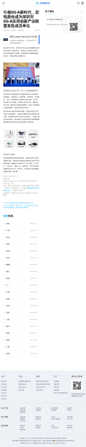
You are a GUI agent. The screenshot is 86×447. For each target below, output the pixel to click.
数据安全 (22, 425)
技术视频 (3, 390)
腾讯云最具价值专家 (42, 381)
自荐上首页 (22, 387)
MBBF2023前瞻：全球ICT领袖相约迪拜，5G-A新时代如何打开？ (8, 264)
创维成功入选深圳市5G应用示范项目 (8, 299)
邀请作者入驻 (23, 384)
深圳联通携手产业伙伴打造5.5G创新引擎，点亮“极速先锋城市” (8, 305)
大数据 (38, 427)
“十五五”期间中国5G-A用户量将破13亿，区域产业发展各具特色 (8, 285)
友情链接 (56, 390)
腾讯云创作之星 (41, 387)
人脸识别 (22, 417)
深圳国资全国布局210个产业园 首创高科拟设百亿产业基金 (8, 353)
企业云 (53, 417)
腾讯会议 (38, 417)
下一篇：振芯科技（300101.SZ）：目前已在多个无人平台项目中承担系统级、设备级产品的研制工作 (20, 206)
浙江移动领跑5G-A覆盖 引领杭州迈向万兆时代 (8, 271)
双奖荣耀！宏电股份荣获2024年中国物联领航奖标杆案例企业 (8, 340)
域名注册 (22, 408)
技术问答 (3, 384)
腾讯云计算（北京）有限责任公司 (30, 443)
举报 (38, 30)
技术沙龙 (3, 387)
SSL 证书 (70, 419)
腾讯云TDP (39, 390)
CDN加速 (70, 417)
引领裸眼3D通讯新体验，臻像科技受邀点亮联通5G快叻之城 (8, 292)
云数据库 (38, 410)
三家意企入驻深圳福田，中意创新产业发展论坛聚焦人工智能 (8, 347)
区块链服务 (54, 408)
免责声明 (56, 384)
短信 (52, 425)
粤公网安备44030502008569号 (64, 441)
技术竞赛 (21, 390)
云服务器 (38, 408)
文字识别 (69, 425)
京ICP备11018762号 (59, 443)
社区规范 (56, 381)
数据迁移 (22, 429)
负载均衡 (38, 425)
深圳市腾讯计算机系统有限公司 (21, 441)
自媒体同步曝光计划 (25, 381)
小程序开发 (54, 427)
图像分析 (38, 419)
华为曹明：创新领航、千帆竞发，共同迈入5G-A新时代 (8, 237)
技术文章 (3, 381)
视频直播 (22, 412)
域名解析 (54, 410)
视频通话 (22, 419)
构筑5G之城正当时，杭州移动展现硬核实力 (8, 333)
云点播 (22, 427)
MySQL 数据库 (55, 419)
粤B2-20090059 (48, 441)
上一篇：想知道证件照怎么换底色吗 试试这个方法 (18, 203)
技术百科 (3, 396)
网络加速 (22, 410)
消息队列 (69, 408)
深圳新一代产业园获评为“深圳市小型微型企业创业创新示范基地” (8, 258)
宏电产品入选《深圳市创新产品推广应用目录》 (8, 278)
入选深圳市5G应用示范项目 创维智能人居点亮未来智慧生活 (8, 319)
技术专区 (3, 399)
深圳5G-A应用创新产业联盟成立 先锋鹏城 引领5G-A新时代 (8, 223)
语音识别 (22, 421)
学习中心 (3, 393)
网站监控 (69, 427)
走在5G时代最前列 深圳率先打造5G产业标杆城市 (8, 312)
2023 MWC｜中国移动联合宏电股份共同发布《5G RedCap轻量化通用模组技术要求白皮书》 (8, 251)
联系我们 (56, 387)
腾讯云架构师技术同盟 (43, 384)
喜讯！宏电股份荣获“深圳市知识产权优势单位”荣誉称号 (8, 244)
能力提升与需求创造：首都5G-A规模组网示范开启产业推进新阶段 (8, 326)
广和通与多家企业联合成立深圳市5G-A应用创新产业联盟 (8, 230)
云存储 (69, 410)
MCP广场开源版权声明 (61, 393)
